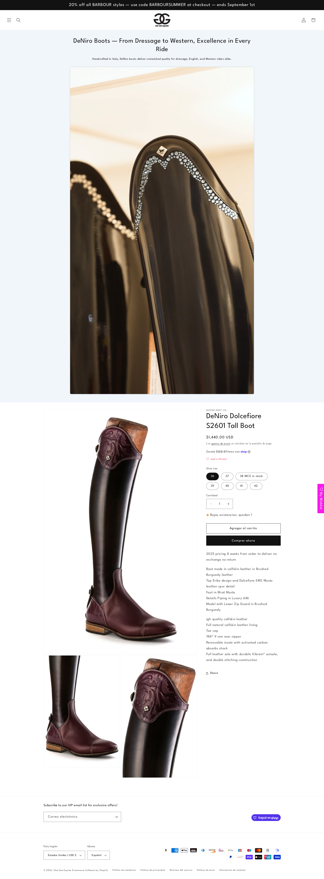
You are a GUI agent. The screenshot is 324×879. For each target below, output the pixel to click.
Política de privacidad (153, 870)
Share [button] (214, 673)
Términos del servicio (181, 870)
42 (256, 486)
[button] (9, 20)
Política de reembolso (124, 870)
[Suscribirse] (116, 817)
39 (212, 486)
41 (241, 486)
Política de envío (206, 870)
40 (227, 486)
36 (212, 476)
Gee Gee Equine (62, 870)
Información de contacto (232, 870)
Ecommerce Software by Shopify (90, 870)
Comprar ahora (243, 540)
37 (227, 476)
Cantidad (212, 495)
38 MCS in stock (251, 476)
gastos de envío (221, 443)
